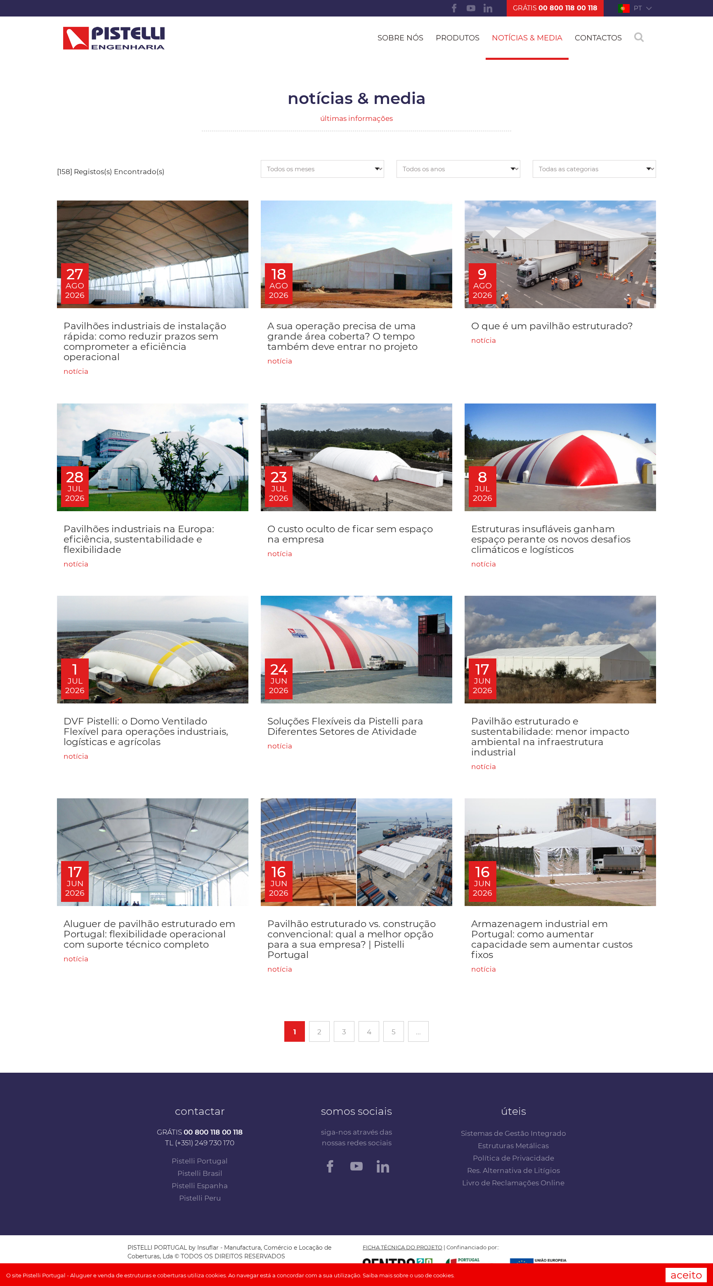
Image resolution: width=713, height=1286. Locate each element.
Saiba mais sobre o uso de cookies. (409, 1275)
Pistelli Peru (200, 1198)
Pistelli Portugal (200, 1161)
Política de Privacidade (513, 1158)
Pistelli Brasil (199, 1173)
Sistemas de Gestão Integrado (513, 1133)
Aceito (686, 1275)
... (418, 1032)
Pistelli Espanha (200, 1186)
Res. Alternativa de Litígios (513, 1170)
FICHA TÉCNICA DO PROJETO (402, 1247)
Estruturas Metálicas (513, 1146)
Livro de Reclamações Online (513, 1183)
